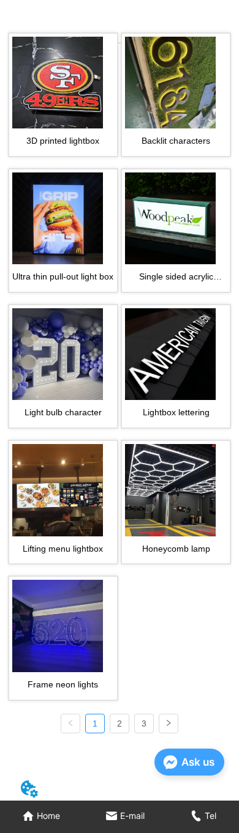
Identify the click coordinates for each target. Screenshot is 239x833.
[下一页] (168, 723)
